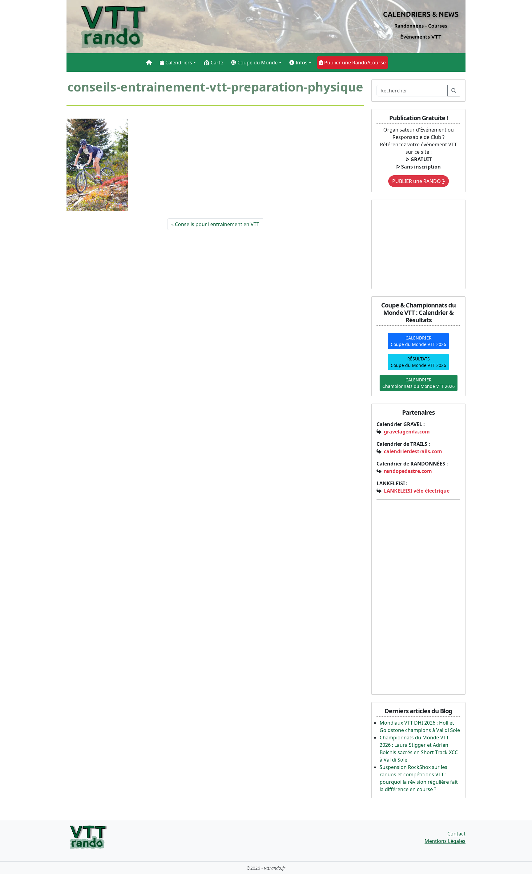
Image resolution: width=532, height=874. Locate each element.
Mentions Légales (445, 841)
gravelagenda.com (407, 431)
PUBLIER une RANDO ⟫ (418, 181)
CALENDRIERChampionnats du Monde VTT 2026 (418, 383)
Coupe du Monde (257, 62)
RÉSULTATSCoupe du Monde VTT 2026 (418, 362)
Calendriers (178, 62)
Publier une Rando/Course (354, 62)
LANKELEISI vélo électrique (416, 490)
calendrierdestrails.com (413, 451)
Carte (216, 62)
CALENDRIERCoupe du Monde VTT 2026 (418, 341)
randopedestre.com (408, 471)
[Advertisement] (415, 243)
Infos (301, 62)
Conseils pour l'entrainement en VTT (217, 224)
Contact (456, 833)
